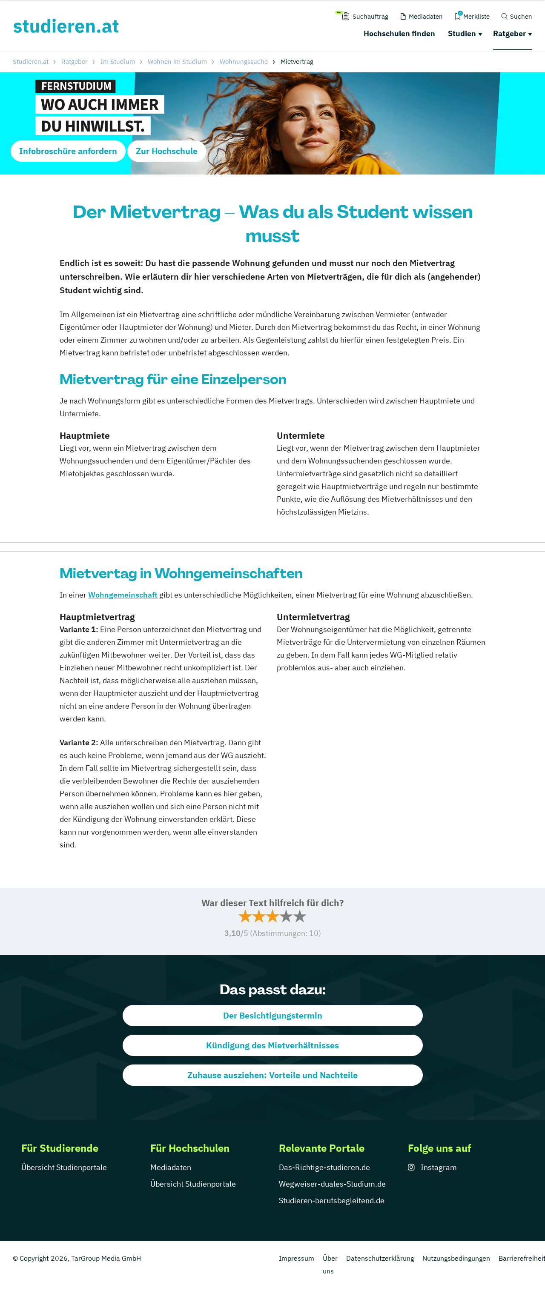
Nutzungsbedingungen (456, 1258)
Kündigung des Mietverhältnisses (272, 1045)
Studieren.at (31, 61)
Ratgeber (509, 33)
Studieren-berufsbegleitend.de (331, 1200)
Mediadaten (170, 1167)
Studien (462, 33)
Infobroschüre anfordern (68, 151)
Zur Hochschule (167, 151)
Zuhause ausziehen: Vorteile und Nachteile (272, 1075)
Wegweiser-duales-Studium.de (332, 1184)
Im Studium (117, 61)
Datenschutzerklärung (380, 1258)
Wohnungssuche (244, 61)
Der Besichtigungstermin (272, 1015)
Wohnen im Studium (177, 61)
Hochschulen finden (399, 33)
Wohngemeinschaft (123, 595)
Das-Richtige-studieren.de (324, 1167)
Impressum (296, 1258)
